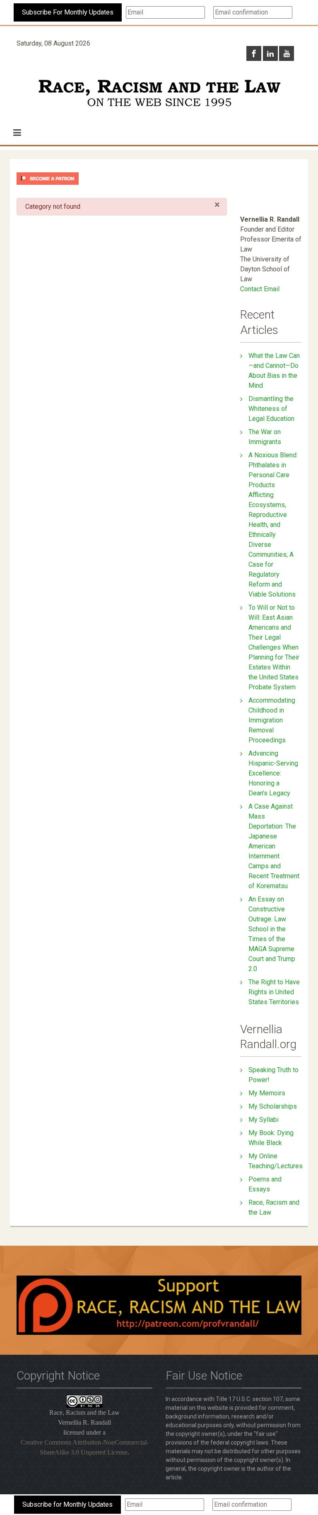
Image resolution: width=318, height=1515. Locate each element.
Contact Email (259, 289)
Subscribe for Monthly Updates (67, 1504)
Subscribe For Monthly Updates (67, 12)
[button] (17, 132)
